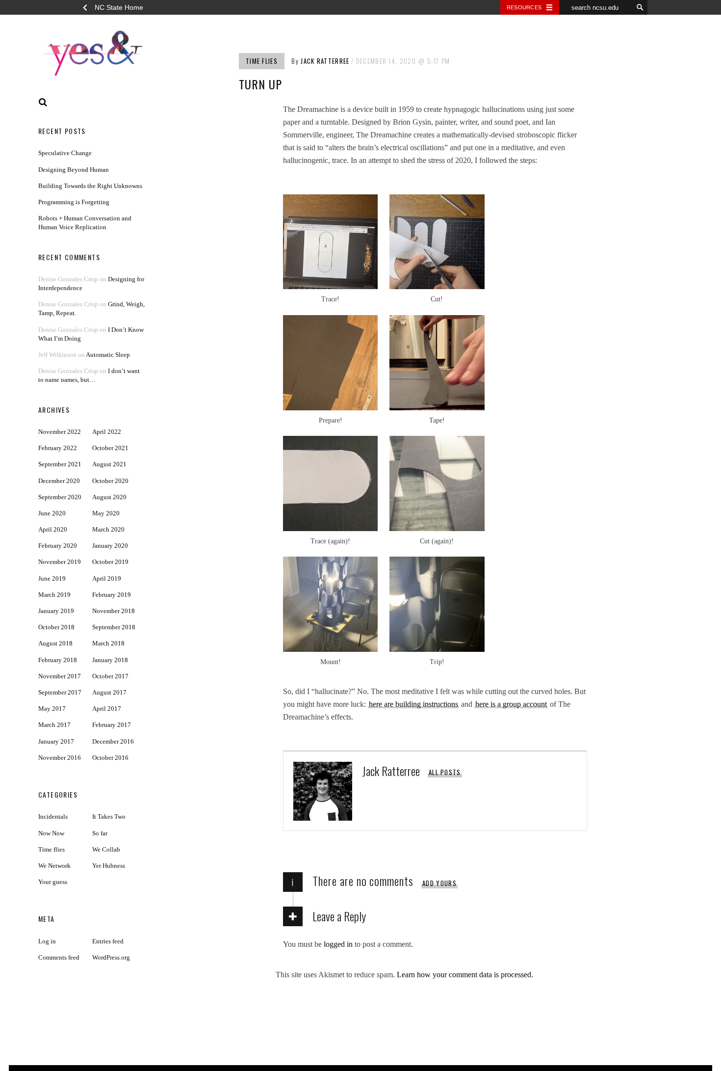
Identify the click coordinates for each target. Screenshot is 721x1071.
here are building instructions (413, 704)
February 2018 (57, 660)
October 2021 (110, 448)
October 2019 (110, 561)
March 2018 (108, 643)
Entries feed (108, 941)
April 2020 (52, 529)
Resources (524, 7)
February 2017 (111, 724)
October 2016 (110, 757)
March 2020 (108, 529)
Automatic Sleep (108, 354)
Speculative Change (65, 153)
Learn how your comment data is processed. (465, 974)
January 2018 (110, 660)
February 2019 (111, 594)
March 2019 (54, 594)
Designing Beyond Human (73, 169)
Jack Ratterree (325, 61)
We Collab (106, 849)
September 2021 (59, 464)
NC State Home (119, 7)
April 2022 (106, 431)
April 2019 (106, 578)
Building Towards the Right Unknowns (90, 185)
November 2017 (59, 676)
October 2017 (110, 676)
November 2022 (59, 431)
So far (99, 833)
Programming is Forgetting (73, 202)
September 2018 (113, 627)
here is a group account (511, 704)
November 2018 (113, 611)
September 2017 (59, 692)
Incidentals (53, 816)
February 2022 (57, 448)
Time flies (262, 61)
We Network (54, 865)
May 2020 (106, 513)
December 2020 (59, 480)
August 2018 (55, 643)
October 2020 (110, 480)
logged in (338, 944)
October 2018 (56, 627)
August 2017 (109, 692)
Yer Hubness (108, 865)
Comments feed (58, 957)
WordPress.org (111, 957)
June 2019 (52, 578)
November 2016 (59, 757)
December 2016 (113, 741)
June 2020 (52, 513)
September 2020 (59, 497)
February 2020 (57, 545)
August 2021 (109, 464)
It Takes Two (109, 816)
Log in (47, 941)
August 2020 (109, 497)
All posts (445, 772)
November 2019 (59, 561)
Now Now (51, 833)
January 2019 (56, 611)
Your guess (52, 881)
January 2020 (110, 545)
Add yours (439, 883)
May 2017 (52, 708)
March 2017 (54, 724)
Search (43, 102)
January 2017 (56, 741)
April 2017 (106, 708)
